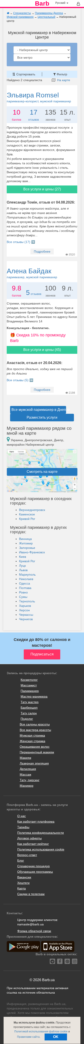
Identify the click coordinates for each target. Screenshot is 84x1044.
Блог (20, 860)
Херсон (24, 610)
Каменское (27, 514)
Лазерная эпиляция (34, 763)
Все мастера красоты (35, 730)
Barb (42, 3)
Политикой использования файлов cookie (41, 1031)
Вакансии (24, 877)
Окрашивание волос (35, 746)
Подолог (27, 719)
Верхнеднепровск (32, 510)
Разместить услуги (42, 417)
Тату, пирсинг (29, 780)
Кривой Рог (27, 519)
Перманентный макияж (37, 752)
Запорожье (27, 548)
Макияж (25, 758)
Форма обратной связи (34, 931)
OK (55, 1037)
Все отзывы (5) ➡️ (20, 380)
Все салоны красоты (35, 724)
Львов (23, 570)
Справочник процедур (33, 866)
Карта (21, 888)
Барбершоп (29, 707)
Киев (22, 556)
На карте (62, 80)
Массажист (29, 685)
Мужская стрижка (32, 735)
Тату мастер (30, 702)
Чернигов (26, 619)
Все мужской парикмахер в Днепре (38, 410)
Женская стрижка (32, 741)
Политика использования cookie (40, 849)
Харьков (25, 605)
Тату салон (29, 713)
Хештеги (23, 883)
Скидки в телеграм (31, 894)
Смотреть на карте (42, 472)
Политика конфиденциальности (40, 832)
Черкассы (26, 614)
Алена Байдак (32, 273)
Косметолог (29, 680)
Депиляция (28, 769)
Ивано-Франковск (32, 552)
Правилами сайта (28, 1036)
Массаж (25, 774)
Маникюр (26, 785)
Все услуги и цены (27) (42, 189)
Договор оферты (29, 838)
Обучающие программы (35, 871)
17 (33, 112)
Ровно (23, 592)
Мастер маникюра (34, 696)
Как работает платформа (35, 821)
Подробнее (42, 251)
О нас (21, 816)
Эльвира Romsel (39, 97)
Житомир (26, 543)
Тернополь (27, 601)
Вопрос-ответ (27, 855)
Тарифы (23, 827)
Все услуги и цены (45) (42, 350)
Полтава (25, 588)
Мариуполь (27, 574)
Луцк (22, 565)
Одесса (24, 583)
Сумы (23, 597)
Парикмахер (30, 691)
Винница (25, 539)
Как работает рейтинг (33, 844)
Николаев (26, 579)
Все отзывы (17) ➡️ (21, 242)
